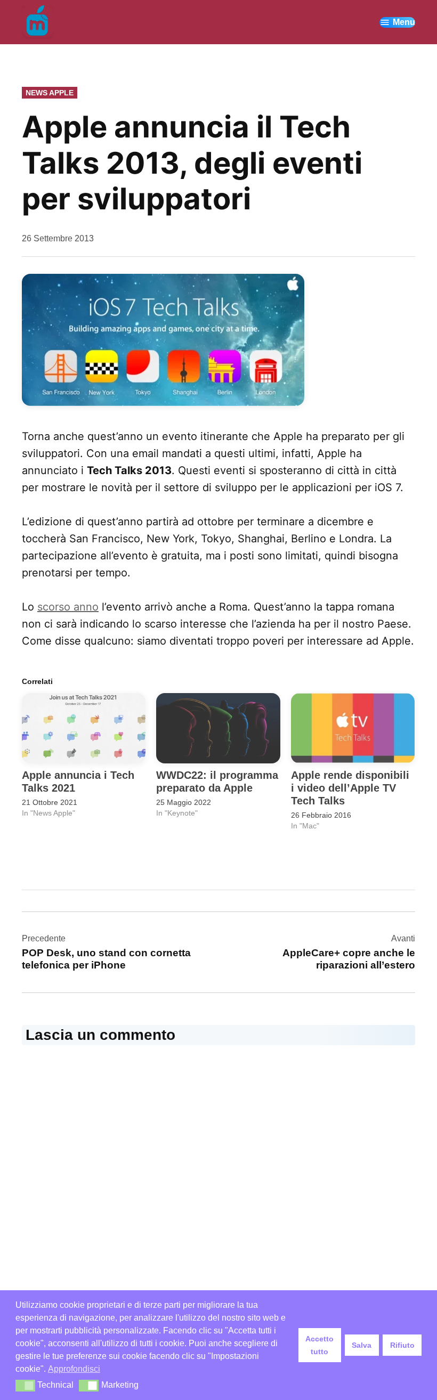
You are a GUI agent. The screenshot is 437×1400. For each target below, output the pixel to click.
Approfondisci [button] (74, 1368)
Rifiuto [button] (402, 1345)
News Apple (50, 92)
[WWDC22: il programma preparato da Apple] (218, 728)
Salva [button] (361, 1345)
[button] (25, 1385)
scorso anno (68, 606)
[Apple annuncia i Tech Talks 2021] (83, 728)
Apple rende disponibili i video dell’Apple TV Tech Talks (350, 788)
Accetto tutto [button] (319, 1345)
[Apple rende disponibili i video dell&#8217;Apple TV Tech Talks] (353, 728)
